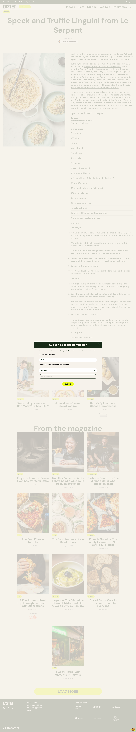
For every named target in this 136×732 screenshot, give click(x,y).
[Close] (99, 344)
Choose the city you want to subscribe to (54, 364)
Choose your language (47, 354)
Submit (68, 384)
